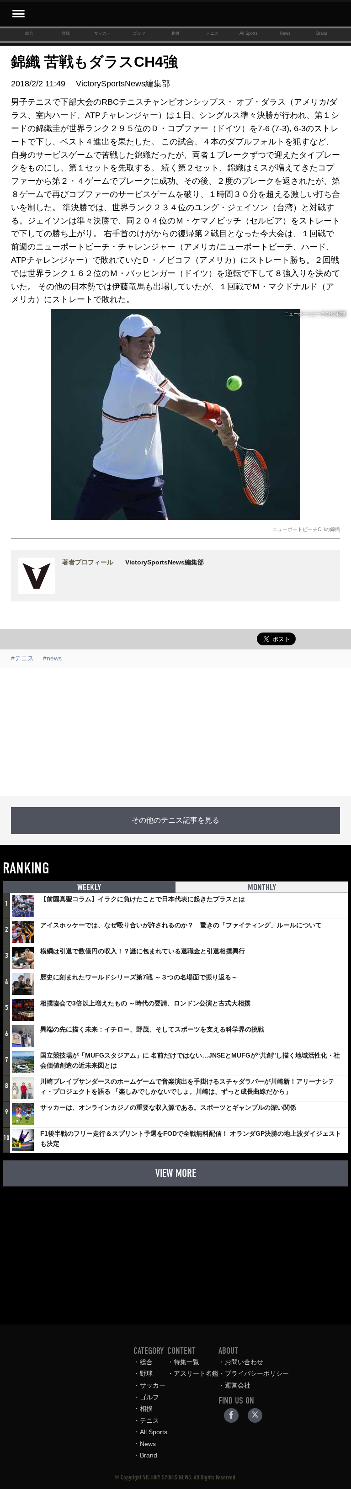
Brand (321, 33)
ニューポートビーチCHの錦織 (306, 529)
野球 (66, 33)
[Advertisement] (175, 732)
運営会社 (237, 1385)
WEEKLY (89, 887)
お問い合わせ (244, 1362)
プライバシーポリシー (257, 1373)
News (285, 33)
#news (52, 658)
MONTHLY (262, 887)
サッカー (102, 33)
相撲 (175, 33)
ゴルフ (139, 33)
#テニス (22, 658)
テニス (212, 33)
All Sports (248, 33)
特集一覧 (186, 1362)
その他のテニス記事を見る (175, 820)
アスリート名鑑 (196, 1373)
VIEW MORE (175, 1173)
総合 (29, 33)
